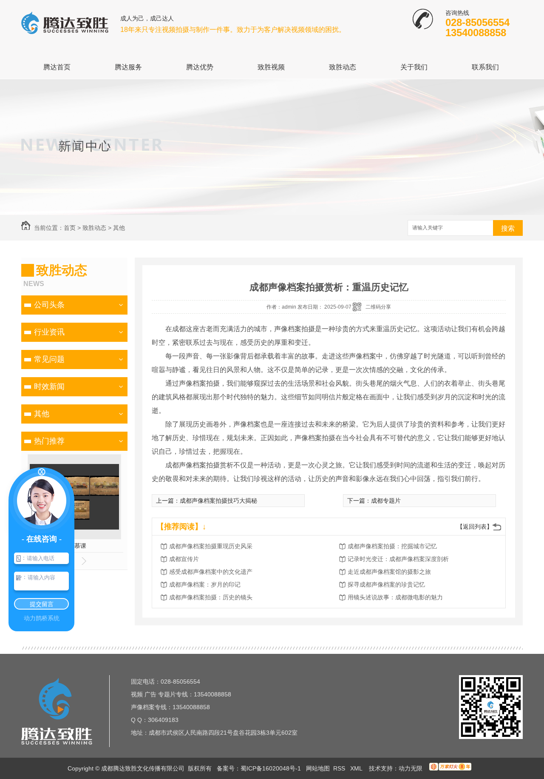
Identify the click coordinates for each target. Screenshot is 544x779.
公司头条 (49, 305)
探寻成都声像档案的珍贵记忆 (386, 584)
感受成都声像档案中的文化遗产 (210, 571)
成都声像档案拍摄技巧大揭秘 (218, 500)
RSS (340, 768)
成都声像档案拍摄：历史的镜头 (210, 597)
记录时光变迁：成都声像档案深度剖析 (398, 559)
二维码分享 (378, 307)
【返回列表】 (475, 526)
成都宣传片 (184, 559)
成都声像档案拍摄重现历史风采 (210, 546)
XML (357, 768)
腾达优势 (199, 67)
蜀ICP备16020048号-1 (271, 768)
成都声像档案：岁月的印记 (205, 584)
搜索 (508, 228)
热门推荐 (49, 441)
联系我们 (485, 67)
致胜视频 (271, 67)
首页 (70, 227)
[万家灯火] (450, 768)
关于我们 (414, 67)
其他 (119, 227)
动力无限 (410, 768)
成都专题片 (386, 500)
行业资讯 (49, 332)
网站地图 (318, 768)
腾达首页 (57, 67)
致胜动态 (342, 67)
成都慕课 (74, 545)
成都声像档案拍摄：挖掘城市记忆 (392, 546)
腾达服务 (128, 67)
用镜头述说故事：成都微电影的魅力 (395, 597)
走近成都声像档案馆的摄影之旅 (389, 571)
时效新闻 (49, 386)
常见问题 (49, 359)
